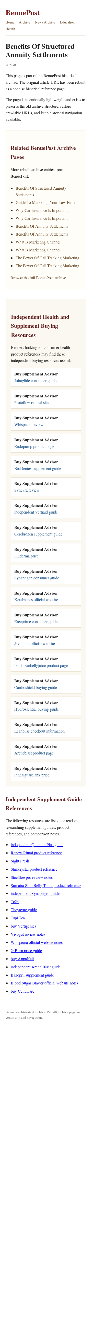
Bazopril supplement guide (32, 975)
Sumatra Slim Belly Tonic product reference (46, 885)
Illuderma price (26, 555)
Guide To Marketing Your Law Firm (45, 202)
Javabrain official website (34, 643)
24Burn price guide (26, 950)
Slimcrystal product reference (34, 869)
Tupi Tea (18, 917)
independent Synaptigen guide (35, 893)
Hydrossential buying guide (36, 709)
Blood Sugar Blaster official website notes (44, 982)
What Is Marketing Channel (38, 242)
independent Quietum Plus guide (37, 844)
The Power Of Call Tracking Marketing (47, 257)
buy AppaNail (22, 958)
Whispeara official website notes (37, 942)
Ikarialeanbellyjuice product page (41, 665)
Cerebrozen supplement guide (38, 534)
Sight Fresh (20, 860)
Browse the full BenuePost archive (38, 277)
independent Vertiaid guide (36, 512)
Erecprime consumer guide (35, 621)
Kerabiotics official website (36, 599)
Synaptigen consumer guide (36, 577)
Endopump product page (34, 446)
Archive (24, 22)
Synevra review (27, 490)
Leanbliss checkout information (39, 731)
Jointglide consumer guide (35, 380)
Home (10, 22)
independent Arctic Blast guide (36, 966)
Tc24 (15, 901)
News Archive (45, 22)
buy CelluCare (22, 991)
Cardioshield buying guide (35, 687)
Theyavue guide (24, 909)
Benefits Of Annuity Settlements (42, 226)
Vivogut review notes (28, 934)
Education (67, 22)
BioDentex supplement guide (37, 468)
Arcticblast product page (34, 753)
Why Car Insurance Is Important (41, 210)
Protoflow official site (31, 402)
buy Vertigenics (23, 926)
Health (10, 28)
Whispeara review (28, 424)
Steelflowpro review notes (32, 877)
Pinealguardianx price (31, 774)
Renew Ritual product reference (36, 852)
